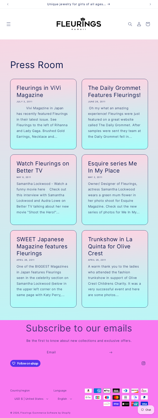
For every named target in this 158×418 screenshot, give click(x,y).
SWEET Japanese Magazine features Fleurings (41, 246)
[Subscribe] (110, 352)
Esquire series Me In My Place (112, 167)
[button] (8, 24)
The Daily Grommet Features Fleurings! (114, 91)
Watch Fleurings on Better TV (42, 167)
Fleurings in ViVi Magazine (38, 91)
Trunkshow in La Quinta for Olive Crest (110, 246)
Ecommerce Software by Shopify (52, 412)
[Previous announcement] (7, 4)
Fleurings (26, 412)
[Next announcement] (150, 4)
